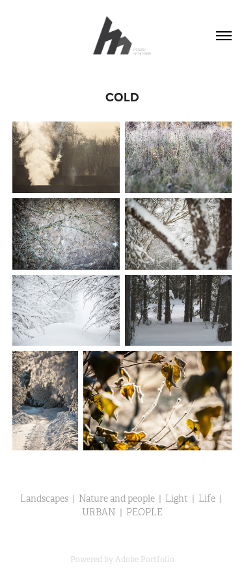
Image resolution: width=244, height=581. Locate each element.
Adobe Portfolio (144, 559)
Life (206, 498)
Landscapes (44, 498)
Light (176, 498)
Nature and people (117, 498)
